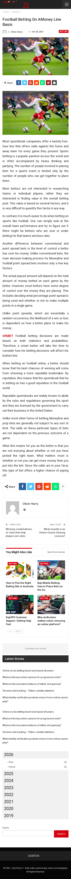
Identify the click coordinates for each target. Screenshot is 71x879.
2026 (8, 754)
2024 (8, 780)
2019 (8, 815)
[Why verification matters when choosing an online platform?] (51, 604)
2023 (8, 787)
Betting (64, 31)
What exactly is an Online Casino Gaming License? (52, 533)
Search (5, 827)
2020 (8, 808)
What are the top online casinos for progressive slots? (31, 677)
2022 (8, 794)
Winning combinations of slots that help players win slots (19, 533)
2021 (8, 801)
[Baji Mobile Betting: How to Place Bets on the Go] (51, 570)
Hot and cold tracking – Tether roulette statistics (28, 690)
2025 (8, 773)
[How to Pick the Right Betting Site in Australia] (20, 570)
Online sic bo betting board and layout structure (28, 670)
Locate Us (33, 855)
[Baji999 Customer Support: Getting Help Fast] (20, 604)
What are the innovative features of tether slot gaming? (31, 684)
